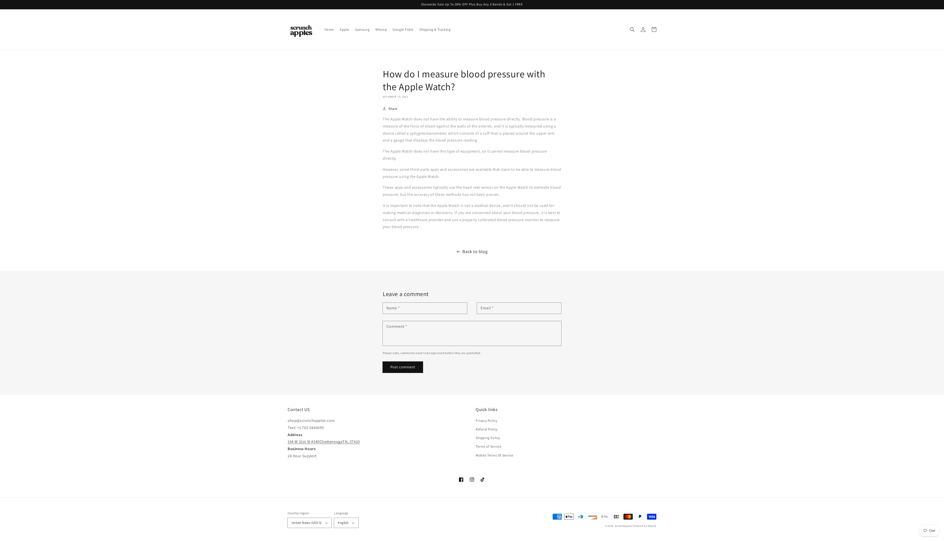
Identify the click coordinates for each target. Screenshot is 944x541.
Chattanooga (331, 441)
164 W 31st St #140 (304, 441)
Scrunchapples (623, 525)
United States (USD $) (307, 523)
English (343, 523)
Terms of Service (489, 446)
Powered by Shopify (644, 525)
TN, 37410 (351, 441)
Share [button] (393, 108)
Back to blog (474, 251)
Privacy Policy (486, 420)
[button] (632, 29)
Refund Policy (487, 429)
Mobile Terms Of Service (494, 455)
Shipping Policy (488, 438)
